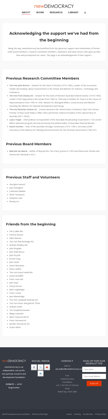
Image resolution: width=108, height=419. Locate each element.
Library (73, 12)
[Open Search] (85, 13)
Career (69, 414)
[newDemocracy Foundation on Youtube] (47, 367)
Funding (77, 414)
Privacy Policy (100, 414)
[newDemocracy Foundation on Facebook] (34, 367)
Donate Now (88, 414)
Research (56, 12)
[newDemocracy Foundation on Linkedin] (40, 373)
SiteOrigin (44, 414)
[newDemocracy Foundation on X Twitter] (40, 367)
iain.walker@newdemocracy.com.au (70, 369)
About (26, 12)
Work (40, 12)
